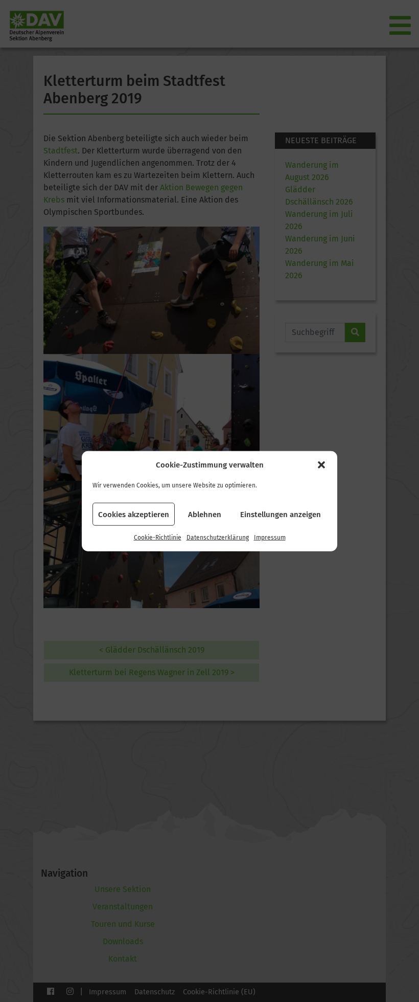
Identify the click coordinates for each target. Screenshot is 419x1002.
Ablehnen (204, 514)
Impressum (270, 537)
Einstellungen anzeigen (280, 514)
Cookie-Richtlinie (157, 537)
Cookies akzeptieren (133, 514)
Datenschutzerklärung (218, 537)
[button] (321, 465)
